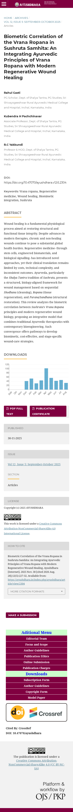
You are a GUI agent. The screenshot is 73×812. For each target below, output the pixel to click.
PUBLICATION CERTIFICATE (43, 411)
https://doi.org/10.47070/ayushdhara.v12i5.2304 (35, 182)
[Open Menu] (4, 4)
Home (8, 17)
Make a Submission (22, 615)
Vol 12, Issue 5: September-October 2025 (32, 21)
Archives (21, 17)
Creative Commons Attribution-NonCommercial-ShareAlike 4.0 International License (33, 528)
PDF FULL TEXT (14, 411)
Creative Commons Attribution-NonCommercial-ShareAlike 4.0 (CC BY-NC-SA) (36, 764)
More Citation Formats (27, 591)
